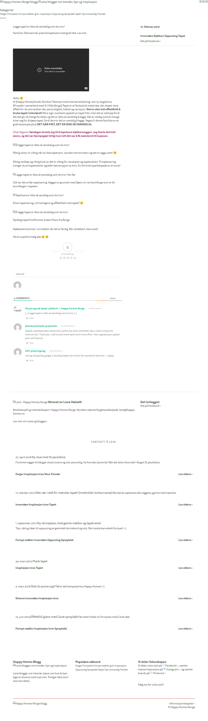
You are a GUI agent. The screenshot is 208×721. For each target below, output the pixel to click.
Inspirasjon (46, 14)
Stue (47, 474)
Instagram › (173, 669)
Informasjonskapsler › (182, 703)
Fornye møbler (26, 14)
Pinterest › (159, 673)
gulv (37, 14)
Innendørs (146, 36)
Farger (3, 14)
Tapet (78, 14)
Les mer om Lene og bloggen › (30, 421)
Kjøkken (159, 36)
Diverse (20, 598)
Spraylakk (69, 14)
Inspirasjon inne (34, 474)
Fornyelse (12, 14)
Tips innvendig (89, 14)
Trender (101, 14)
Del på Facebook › (150, 41)
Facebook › (171, 665)
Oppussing (57, 14)
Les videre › (185, 474)
